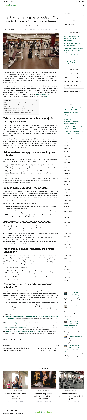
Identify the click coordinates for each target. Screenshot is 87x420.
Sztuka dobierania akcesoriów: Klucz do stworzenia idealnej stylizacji (16, 349)
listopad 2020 (67, 247)
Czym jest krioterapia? (75, 336)
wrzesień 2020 (67, 252)
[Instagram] (80, 1)
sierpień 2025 (67, 175)
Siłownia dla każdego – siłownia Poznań (16, 323)
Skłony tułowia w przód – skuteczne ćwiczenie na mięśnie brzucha (76, 308)
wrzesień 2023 (67, 214)
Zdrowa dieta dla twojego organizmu (15, 327)
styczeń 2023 (67, 222)
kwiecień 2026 (67, 154)
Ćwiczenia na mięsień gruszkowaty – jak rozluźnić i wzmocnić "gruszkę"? (72, 121)
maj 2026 (66, 151)
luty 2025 (66, 192)
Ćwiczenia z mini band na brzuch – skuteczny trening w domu (23, 331)
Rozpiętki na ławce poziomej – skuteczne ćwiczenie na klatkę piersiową (72, 55)
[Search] (82, 14)
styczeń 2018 (67, 269)
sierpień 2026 (67, 143)
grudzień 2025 (67, 165)
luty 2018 (66, 266)
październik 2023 (68, 211)
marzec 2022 (67, 228)
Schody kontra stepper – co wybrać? (14, 107)
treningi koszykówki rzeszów (72, 319)
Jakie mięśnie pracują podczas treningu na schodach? (19, 105)
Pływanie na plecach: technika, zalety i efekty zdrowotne (72, 78)
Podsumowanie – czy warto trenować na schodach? (18, 112)
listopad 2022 (67, 225)
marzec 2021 (67, 236)
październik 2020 (68, 250)
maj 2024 (66, 203)
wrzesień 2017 (67, 274)
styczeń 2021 (67, 241)
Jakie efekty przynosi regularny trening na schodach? (19, 110)
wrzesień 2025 (67, 173)
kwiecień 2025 (67, 186)
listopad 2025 (67, 167)
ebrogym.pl (48, 96)
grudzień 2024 (67, 195)
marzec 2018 (67, 263)
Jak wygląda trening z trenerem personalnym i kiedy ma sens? (48, 349)
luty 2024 (66, 206)
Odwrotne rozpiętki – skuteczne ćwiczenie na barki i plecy (72, 82)
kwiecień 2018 (67, 261)
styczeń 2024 (67, 208)
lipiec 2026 (66, 145)
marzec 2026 (67, 156)
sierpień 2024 (67, 197)
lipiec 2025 (66, 178)
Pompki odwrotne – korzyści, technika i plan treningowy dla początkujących (72, 38)
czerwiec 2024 (67, 200)
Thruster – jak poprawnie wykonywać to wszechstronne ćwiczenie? (72, 115)
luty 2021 (66, 239)
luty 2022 (66, 230)
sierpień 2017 (67, 277)
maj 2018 (66, 258)
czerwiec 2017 (67, 283)
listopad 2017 (67, 272)
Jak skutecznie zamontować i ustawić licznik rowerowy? (72, 86)
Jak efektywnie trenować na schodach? (15, 108)
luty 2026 (66, 159)
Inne (65, 27)
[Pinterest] (17, 339)
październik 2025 (68, 170)
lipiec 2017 (66, 280)
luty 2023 (66, 219)
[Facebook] (74, 1)
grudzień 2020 (67, 244)
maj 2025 (66, 184)
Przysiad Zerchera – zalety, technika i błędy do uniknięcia (72, 74)
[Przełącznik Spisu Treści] (35, 101)
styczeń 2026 (67, 162)
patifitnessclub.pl (9, 29)
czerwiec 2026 (67, 148)
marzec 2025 (67, 189)
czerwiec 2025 (67, 181)
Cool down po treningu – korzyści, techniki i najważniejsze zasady (73, 90)
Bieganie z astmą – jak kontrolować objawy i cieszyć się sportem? (73, 62)
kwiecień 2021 (67, 233)
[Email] (20, 339)
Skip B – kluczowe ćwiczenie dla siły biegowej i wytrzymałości (76, 295)
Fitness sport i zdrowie (31, 12)
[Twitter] (77, 1)
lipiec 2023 (66, 217)
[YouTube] (83, 1)
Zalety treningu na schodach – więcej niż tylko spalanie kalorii (21, 103)
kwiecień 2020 (67, 255)
